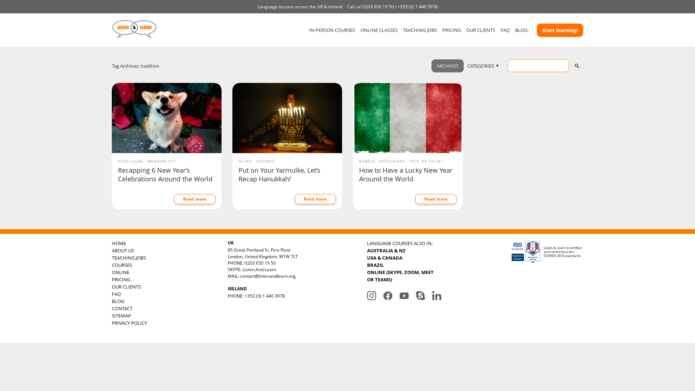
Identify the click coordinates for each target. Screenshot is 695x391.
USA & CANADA (385, 258)
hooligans (130, 161)
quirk (245, 161)
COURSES (122, 265)
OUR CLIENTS (480, 30)
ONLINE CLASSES (379, 30)
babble (367, 161)
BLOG (521, 30)
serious (265, 161)
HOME (119, 243)
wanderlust (162, 161)
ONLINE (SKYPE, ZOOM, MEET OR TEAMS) (400, 276)
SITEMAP (121, 315)
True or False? (426, 161)
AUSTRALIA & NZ (386, 250)
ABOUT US (123, 250)
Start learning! (560, 30)
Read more (194, 199)
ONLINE (120, 272)
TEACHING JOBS (420, 30)
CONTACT (122, 308)
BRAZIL (375, 265)
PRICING (451, 30)
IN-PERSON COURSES (332, 30)
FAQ (505, 30)
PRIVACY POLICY (129, 323)
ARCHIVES (448, 66)
